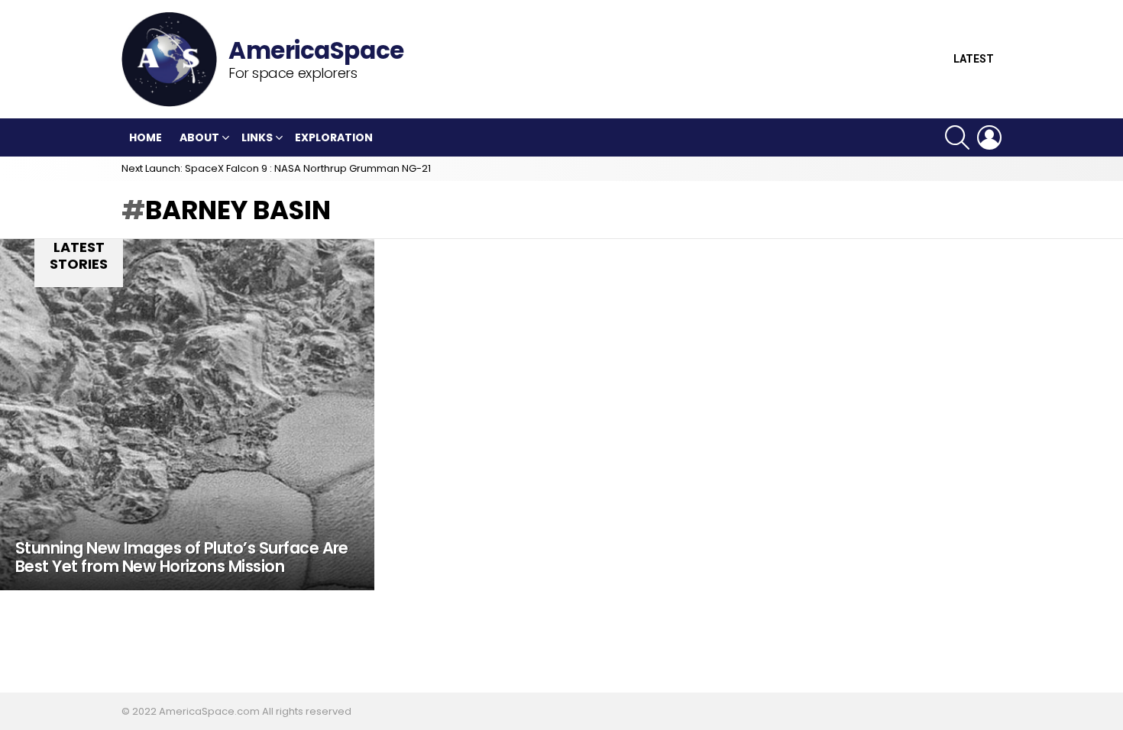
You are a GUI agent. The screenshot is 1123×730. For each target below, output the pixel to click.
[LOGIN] (989, 137)
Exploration (334, 137)
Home (145, 137)
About (199, 137)
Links (257, 137)
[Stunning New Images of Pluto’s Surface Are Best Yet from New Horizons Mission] (187, 414)
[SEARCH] (957, 137)
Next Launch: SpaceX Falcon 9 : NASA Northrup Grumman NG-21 (276, 168)
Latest (973, 59)
